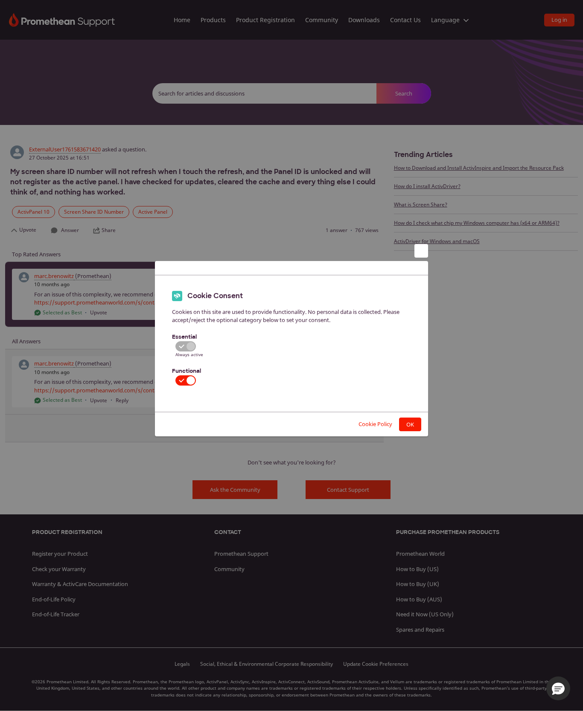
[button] (558, 688)
